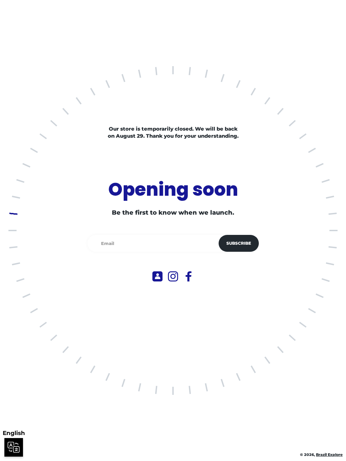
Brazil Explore (329, 455)
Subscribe (238, 243)
